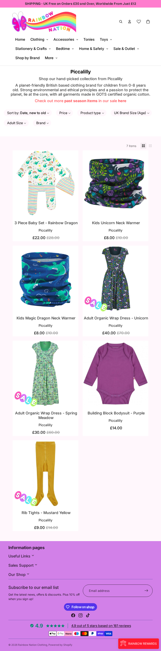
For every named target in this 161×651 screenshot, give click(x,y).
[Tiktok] (87, 615)
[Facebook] (73, 615)
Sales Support (21, 565)
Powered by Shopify (60, 644)
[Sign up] (146, 590)
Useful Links (19, 556)
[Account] (129, 21)
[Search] (120, 21)
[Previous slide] (89, 278)
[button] (28, 113)
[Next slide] (142, 278)
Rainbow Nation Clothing (32, 644)
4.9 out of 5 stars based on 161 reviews (101, 626)
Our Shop (17, 574)
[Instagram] (80, 615)
